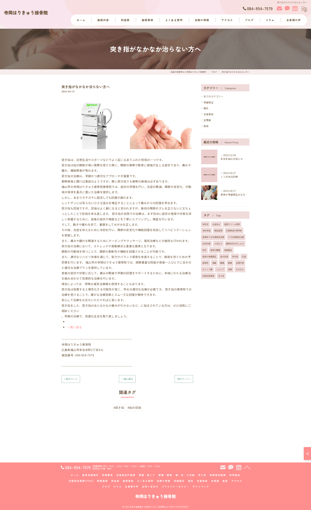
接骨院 (205, 262)
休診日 (205, 224)
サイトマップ (201, 486)
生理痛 (207, 120)
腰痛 (222, 262)
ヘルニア (220, 269)
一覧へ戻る (74, 327)
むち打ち (240, 269)
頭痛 (214, 262)
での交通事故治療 (236, 237)
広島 (244, 256)
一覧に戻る (127, 379)
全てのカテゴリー (213, 96)
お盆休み (216, 224)
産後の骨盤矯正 (209, 256)
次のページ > (183, 379)
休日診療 (206, 243)
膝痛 (230, 262)
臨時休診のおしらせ (235, 243)
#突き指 (119, 408)
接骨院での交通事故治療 (213, 237)
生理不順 (240, 262)
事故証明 (218, 230)
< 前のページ (70, 379)
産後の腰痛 (215, 250)
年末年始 (206, 230)
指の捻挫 (224, 256)
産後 (206, 126)
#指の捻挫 (134, 408)
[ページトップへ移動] (247, 467)
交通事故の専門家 (234, 230)
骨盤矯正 (208, 102)
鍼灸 (206, 108)
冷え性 (221, 275)
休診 (204, 250)
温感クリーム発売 (232, 224)
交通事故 (208, 114)
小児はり (218, 243)
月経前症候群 (208, 275)
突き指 (235, 256)
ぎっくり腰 (207, 269)
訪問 (230, 269)
